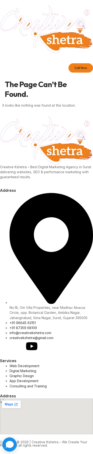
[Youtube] (32, 346)
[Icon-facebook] (6, 346)
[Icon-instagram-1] (19, 346)
